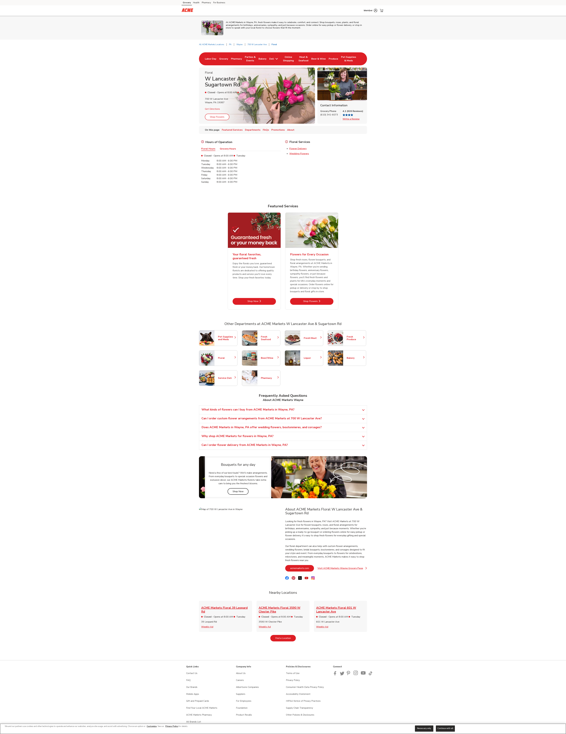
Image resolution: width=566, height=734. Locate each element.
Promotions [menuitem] (278, 130)
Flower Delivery (298, 148)
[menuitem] (210, 59)
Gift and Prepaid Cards (197, 700)
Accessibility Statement (298, 694)
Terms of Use (293, 673)
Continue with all (445, 728)
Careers (240, 680)
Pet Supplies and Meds (226, 338)
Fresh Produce (355, 338)
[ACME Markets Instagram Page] (356, 674)
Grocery (187, 2)
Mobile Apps (192, 694)
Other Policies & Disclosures (300, 714)
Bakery (355, 358)
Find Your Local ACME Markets (201, 707)
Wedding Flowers (299, 153)
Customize (152, 726)
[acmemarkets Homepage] (187, 10)
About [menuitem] (290, 130)
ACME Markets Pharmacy (199, 714)
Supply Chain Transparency (299, 707)
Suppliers (240, 694)
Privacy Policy (293, 680)
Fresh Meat (312, 338)
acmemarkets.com (302, 568)
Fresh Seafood (269, 338)
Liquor (312, 358)
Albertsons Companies (247, 687)
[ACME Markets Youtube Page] (363, 674)
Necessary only (424, 728)
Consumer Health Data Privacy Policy (305, 687)
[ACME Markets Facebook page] (335, 674)
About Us (241, 673)
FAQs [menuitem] (266, 130)
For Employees (243, 700)
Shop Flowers (217, 117)
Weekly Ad (207, 626)
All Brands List (193, 721)
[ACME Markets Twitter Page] (342, 674)
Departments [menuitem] (252, 130)
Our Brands (191, 687)
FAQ (188, 680)
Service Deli (226, 378)
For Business (219, 2)
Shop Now (261, 301)
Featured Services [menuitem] (232, 130)
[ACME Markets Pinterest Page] (349, 674)
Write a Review (351, 119)
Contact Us (191, 673)
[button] (371, 10)
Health (196, 2)
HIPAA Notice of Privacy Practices (303, 700)
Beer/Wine (269, 358)
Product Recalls (244, 714)
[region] (283, 729)
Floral (226, 358)
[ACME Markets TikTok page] (370, 674)
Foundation (241, 707)
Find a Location (285, 638)
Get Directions (212, 109)
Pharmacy (206, 2)
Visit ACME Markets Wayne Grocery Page (342, 569)
